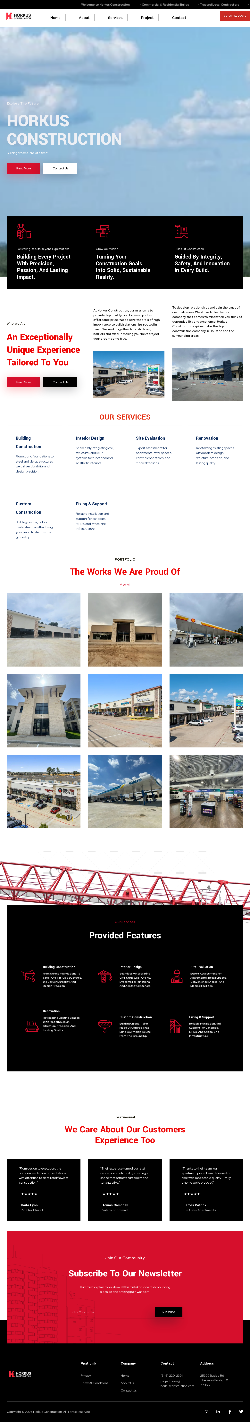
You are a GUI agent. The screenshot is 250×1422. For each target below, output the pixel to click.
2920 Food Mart (192, 814)
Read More (21, 659)
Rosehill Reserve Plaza (36, 652)
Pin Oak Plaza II (111, 733)
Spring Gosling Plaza (34, 814)
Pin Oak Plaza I (191, 733)
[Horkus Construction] (18, 17)
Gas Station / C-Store (52, 643)
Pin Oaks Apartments (25, 730)
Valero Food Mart (112, 814)
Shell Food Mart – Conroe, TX (194, 649)
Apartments (22, 718)
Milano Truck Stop (113, 652)
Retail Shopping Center (134, 724)
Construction (23, 643)
